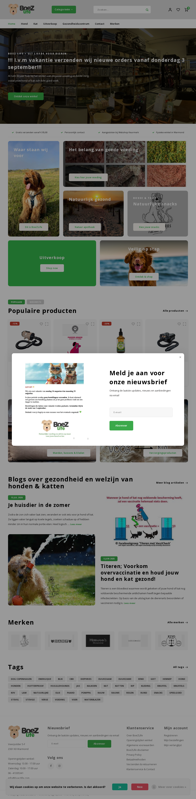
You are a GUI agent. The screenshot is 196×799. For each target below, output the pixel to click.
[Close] (180, 357)
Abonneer (121, 425)
